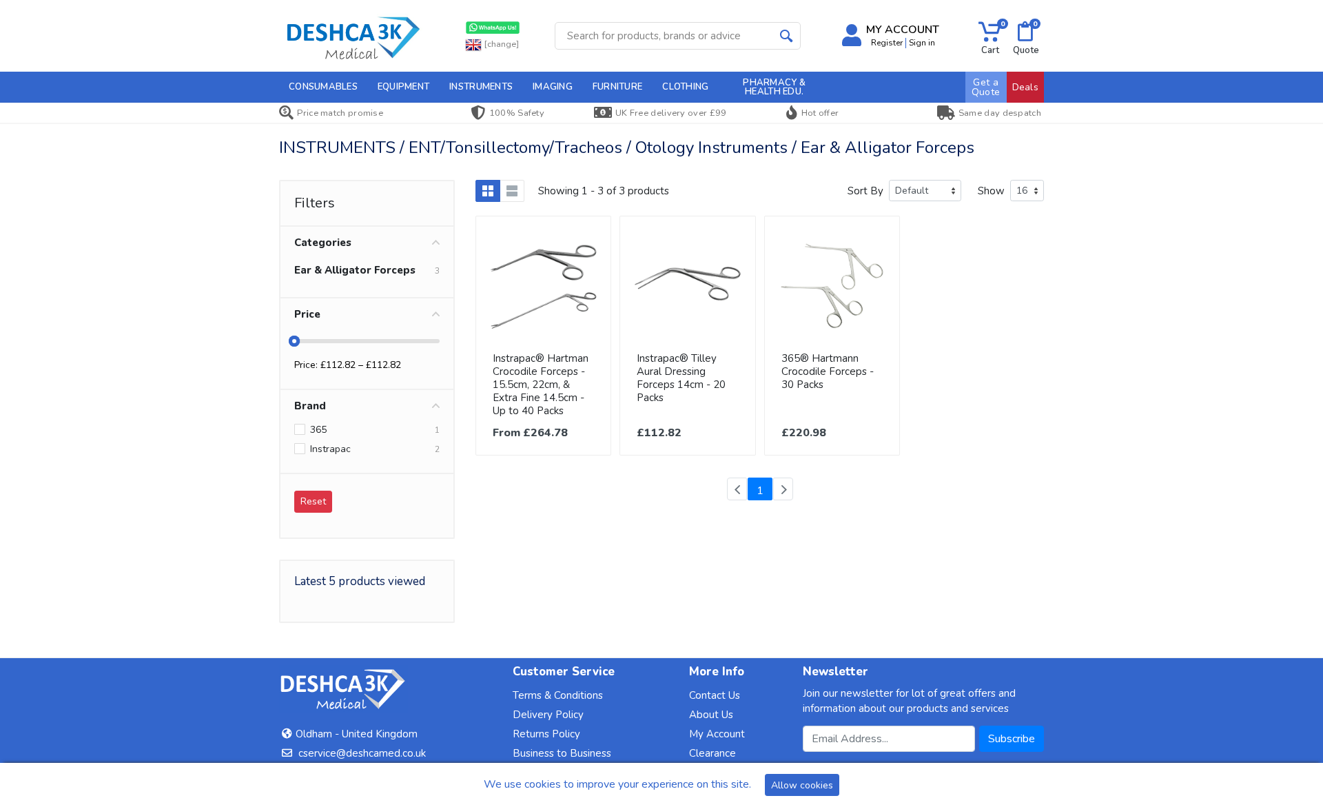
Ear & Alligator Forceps (355, 270)
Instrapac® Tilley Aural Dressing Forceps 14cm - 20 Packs (681, 378)
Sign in (922, 43)
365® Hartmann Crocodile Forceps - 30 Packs (827, 371)
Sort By (865, 191)
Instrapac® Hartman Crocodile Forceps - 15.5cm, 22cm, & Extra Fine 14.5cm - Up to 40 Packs (540, 384)
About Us (711, 715)
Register (887, 43)
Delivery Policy (548, 715)
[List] (512, 191)
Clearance (712, 753)
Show (991, 191)
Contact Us (714, 695)
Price (307, 314)
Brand (310, 406)
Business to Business (562, 753)
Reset (313, 501)
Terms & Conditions (558, 695)
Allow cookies (802, 785)
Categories (322, 242)
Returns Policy (546, 734)
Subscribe (1011, 738)
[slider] (294, 341)
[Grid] (487, 191)
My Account (717, 734)
